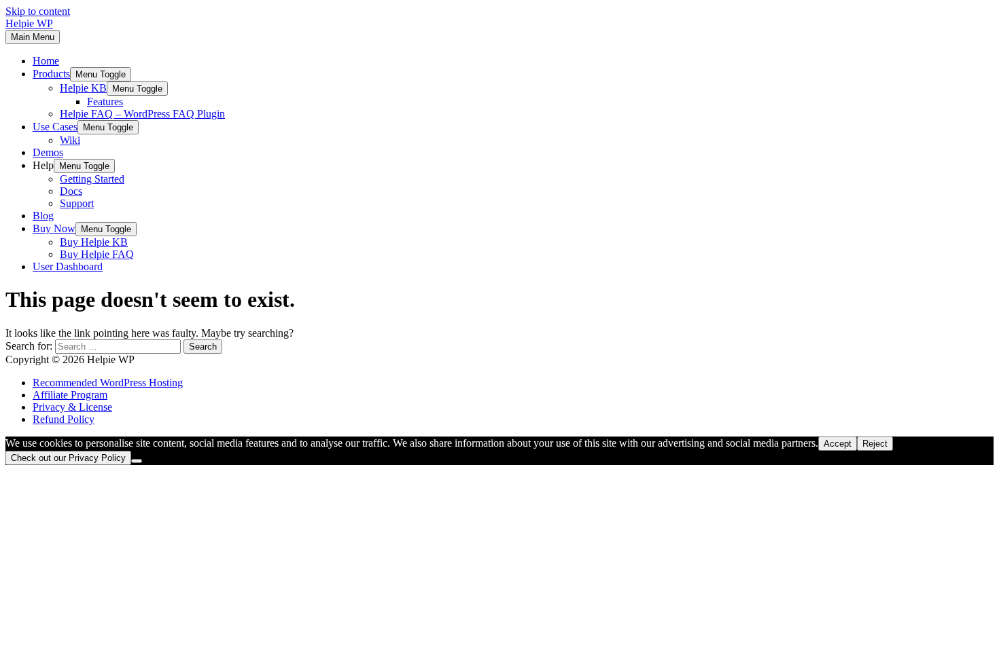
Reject (875, 444)
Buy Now (54, 228)
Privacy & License (72, 407)
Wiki (70, 140)
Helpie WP (29, 23)
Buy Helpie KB (94, 242)
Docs (71, 191)
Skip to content (37, 11)
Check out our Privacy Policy (68, 458)
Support (77, 203)
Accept (838, 444)
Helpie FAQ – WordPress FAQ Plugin (142, 113)
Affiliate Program (70, 395)
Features (105, 101)
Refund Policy (63, 419)
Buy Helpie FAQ (97, 254)
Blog (43, 215)
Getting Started (92, 179)
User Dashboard (68, 266)
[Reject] (136, 461)
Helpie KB (83, 88)
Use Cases (55, 126)
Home (46, 61)
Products (51, 73)
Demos (48, 152)
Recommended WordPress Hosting (108, 382)
